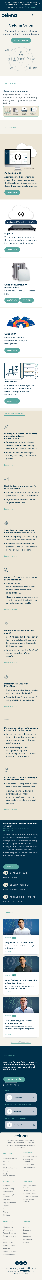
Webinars (6, 1248)
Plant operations (29, 1167)
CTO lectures (8, 1230)
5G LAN (6, 1162)
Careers (26, 1233)
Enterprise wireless (30, 1157)
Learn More (12, 192)
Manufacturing (8, 1189)
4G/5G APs (12, 300)
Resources (8, 1221)
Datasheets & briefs (10, 1251)
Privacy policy (13, 1271)
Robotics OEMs (28, 1164)
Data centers (8, 1192)
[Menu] (38, 15)
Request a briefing (14, 1079)
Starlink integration (10, 1168)
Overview (6, 1186)
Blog (4, 1239)
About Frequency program (29, 1187)
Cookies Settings (21, 1273)
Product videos (9, 1245)
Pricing (5, 1171)
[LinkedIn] (17, 1263)
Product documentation (9, 1175)
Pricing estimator (9, 1236)
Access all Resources (20, 1042)
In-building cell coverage (28, 1161)
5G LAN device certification (28, 1201)
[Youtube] (25, 1263)
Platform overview (10, 1159)
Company (26, 1221)
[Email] (21, 1263)
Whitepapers (8, 1227)
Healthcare (7, 1200)
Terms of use (24, 1270)
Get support (27, 1239)
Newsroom (27, 1230)
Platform (7, 1153)
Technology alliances (30, 1197)
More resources (9, 1255)
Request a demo (21, 40)
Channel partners (29, 1190)
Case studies (8, 1242)
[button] (32, 15)
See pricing (11, 1085)
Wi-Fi (5, 1165)
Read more (30, 8)
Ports (5, 1209)
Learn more (9, 465)
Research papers (9, 1233)
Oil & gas (6, 1215)
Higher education (9, 1203)
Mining (5, 1212)
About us (26, 1227)
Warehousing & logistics (9, 1196)
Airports (6, 1206)
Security (26, 1242)
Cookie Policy (27, 1271)
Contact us (27, 1236)
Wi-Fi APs (27, 300)
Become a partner (29, 1194)
